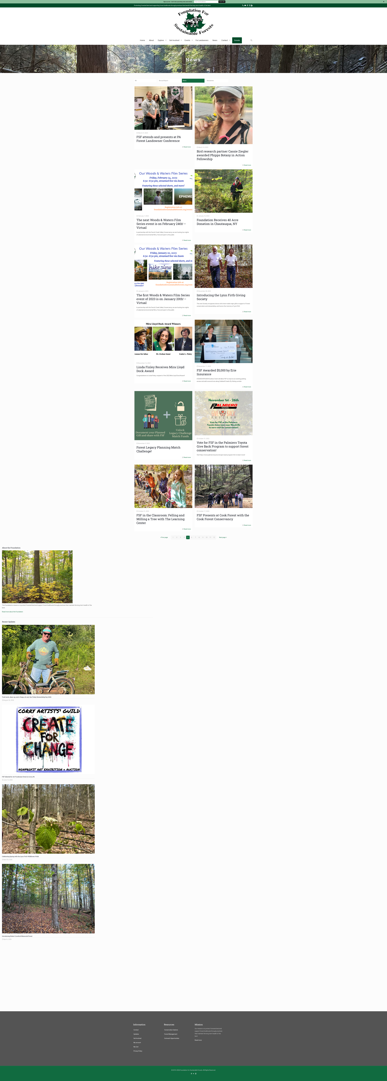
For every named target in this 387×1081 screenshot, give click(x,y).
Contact (136, 1030)
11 (210, 537)
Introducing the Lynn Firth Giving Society (221, 297)
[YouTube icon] (193, 1074)
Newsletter (210, 80)
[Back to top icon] (377, 1077)
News (184, 80)
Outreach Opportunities (171, 1038)
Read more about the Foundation (12, 612)
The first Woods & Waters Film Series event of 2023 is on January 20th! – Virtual (163, 299)
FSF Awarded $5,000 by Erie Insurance (216, 372)
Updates (193, 64)
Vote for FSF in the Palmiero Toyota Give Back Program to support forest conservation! (223, 446)
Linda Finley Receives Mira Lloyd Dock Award (160, 369)
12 (214, 537)
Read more (187, 147)
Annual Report (163, 80)
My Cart (136, 1047)
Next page (222, 537)
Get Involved (137, 1038)
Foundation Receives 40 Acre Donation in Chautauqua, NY (217, 222)
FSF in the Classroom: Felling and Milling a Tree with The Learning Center (160, 519)
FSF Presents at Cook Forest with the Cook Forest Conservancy (223, 517)
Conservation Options (171, 1030)
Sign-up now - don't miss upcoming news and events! (177, 1)
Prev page (164, 537)
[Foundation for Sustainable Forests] (193, 36)
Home (185, 64)
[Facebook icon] (191, 1074)
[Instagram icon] (195, 1074)
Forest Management (170, 1034)
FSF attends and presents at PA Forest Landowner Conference (158, 139)
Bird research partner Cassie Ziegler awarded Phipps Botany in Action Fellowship (223, 155)
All (136, 80)
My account (137, 1042)
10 (206, 537)
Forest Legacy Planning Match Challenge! (158, 449)
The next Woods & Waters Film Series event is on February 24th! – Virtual (161, 224)
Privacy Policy (138, 1051)
